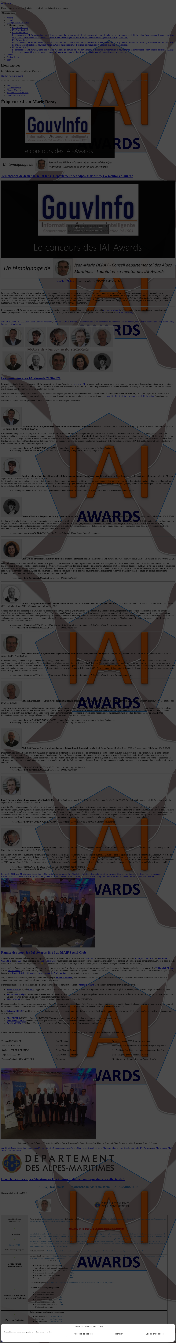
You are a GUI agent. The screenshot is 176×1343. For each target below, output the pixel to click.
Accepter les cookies (83, 1334)
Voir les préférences (155, 1334)
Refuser (119, 1334)
